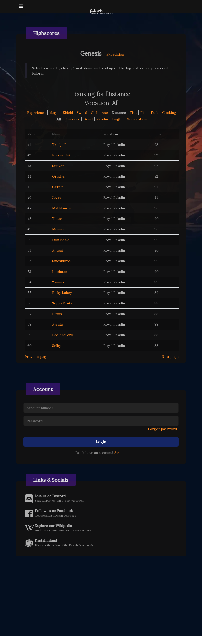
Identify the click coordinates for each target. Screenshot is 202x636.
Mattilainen (61, 208)
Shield (68, 112)
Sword (82, 112)
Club (94, 112)
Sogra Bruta (62, 303)
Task (154, 112)
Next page (170, 356)
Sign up (120, 452)
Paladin (102, 119)
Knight (117, 119)
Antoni (57, 250)
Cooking (169, 112)
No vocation (137, 119)
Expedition (115, 54)
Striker (58, 166)
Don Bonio (61, 240)
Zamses (58, 282)
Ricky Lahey (62, 292)
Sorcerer (72, 119)
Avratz (57, 324)
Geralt (57, 187)
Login (101, 441)
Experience (36, 112)
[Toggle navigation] (20, 6)
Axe (105, 112)
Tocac (57, 218)
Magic (54, 112)
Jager (56, 197)
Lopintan (59, 271)
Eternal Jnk (61, 155)
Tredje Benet (63, 144)
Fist (143, 112)
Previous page (36, 356)
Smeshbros (61, 261)
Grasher (59, 176)
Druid (88, 119)
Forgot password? (163, 429)
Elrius (57, 314)
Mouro (58, 229)
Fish (133, 112)
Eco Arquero (62, 335)
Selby (56, 345)
